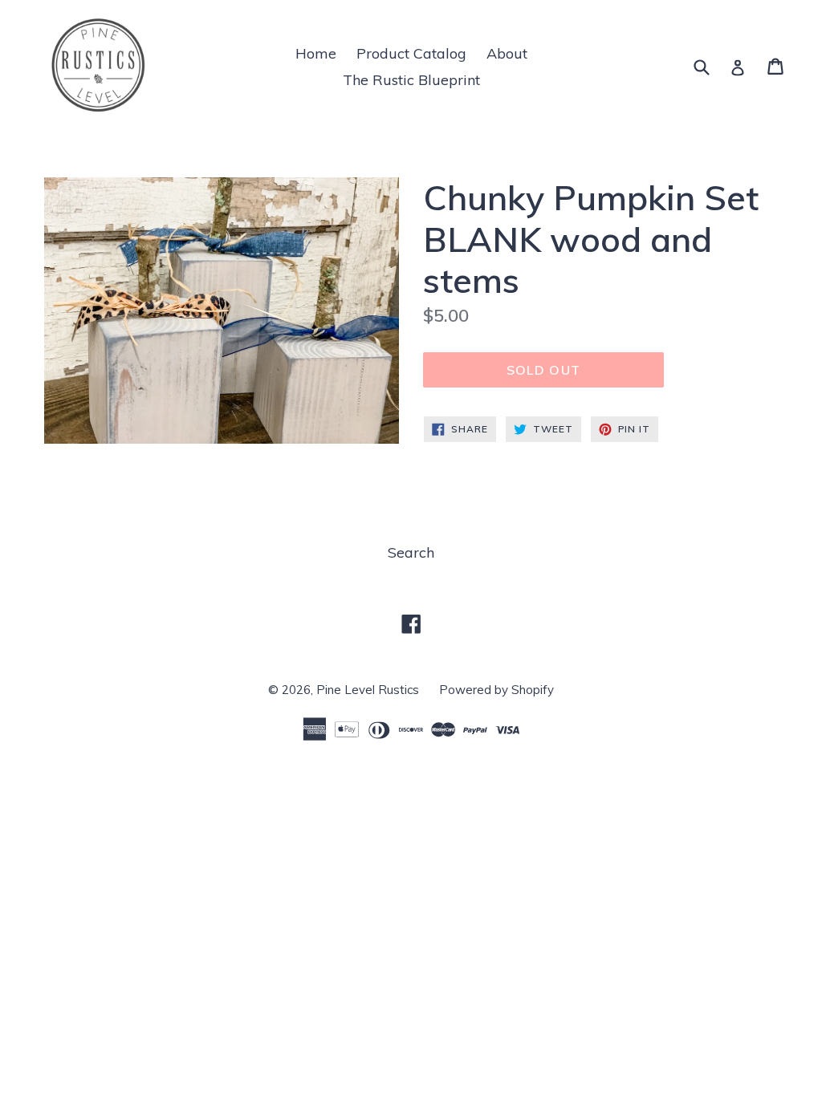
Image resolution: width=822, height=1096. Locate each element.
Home (315, 53)
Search (411, 552)
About (506, 53)
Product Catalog (411, 53)
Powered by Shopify (496, 689)
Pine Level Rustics (367, 689)
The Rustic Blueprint (411, 80)
